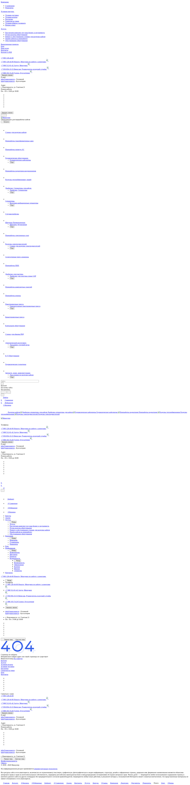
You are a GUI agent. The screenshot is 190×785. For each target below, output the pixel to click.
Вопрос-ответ (10, 25)
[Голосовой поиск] (4, 392)
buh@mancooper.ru (8, 81)
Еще (12, 162)
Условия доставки (12, 15)
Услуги (3, 662)
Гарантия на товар (12, 21)
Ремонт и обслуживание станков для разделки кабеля (25, 37)
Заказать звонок (7, 75)
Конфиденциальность (9, 761)
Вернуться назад (7, 659)
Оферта (3, 763)
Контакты (4, 674)
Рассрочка (9, 19)
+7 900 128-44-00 (7, 58)
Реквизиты (9, 8)
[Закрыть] (2, 490)
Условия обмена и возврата (15, 23)
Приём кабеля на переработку (16, 39)
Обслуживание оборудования (16, 41)
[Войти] (2, 480)
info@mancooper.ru (8, 79)
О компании (10, 6)
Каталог (4, 661)
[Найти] (9, 392)
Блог (2, 672)
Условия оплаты (11, 17)
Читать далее (133, 775)
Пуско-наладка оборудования (16, 35)
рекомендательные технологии (45, 769)
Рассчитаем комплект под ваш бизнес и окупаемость (25, 33)
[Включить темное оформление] (4, 115)
